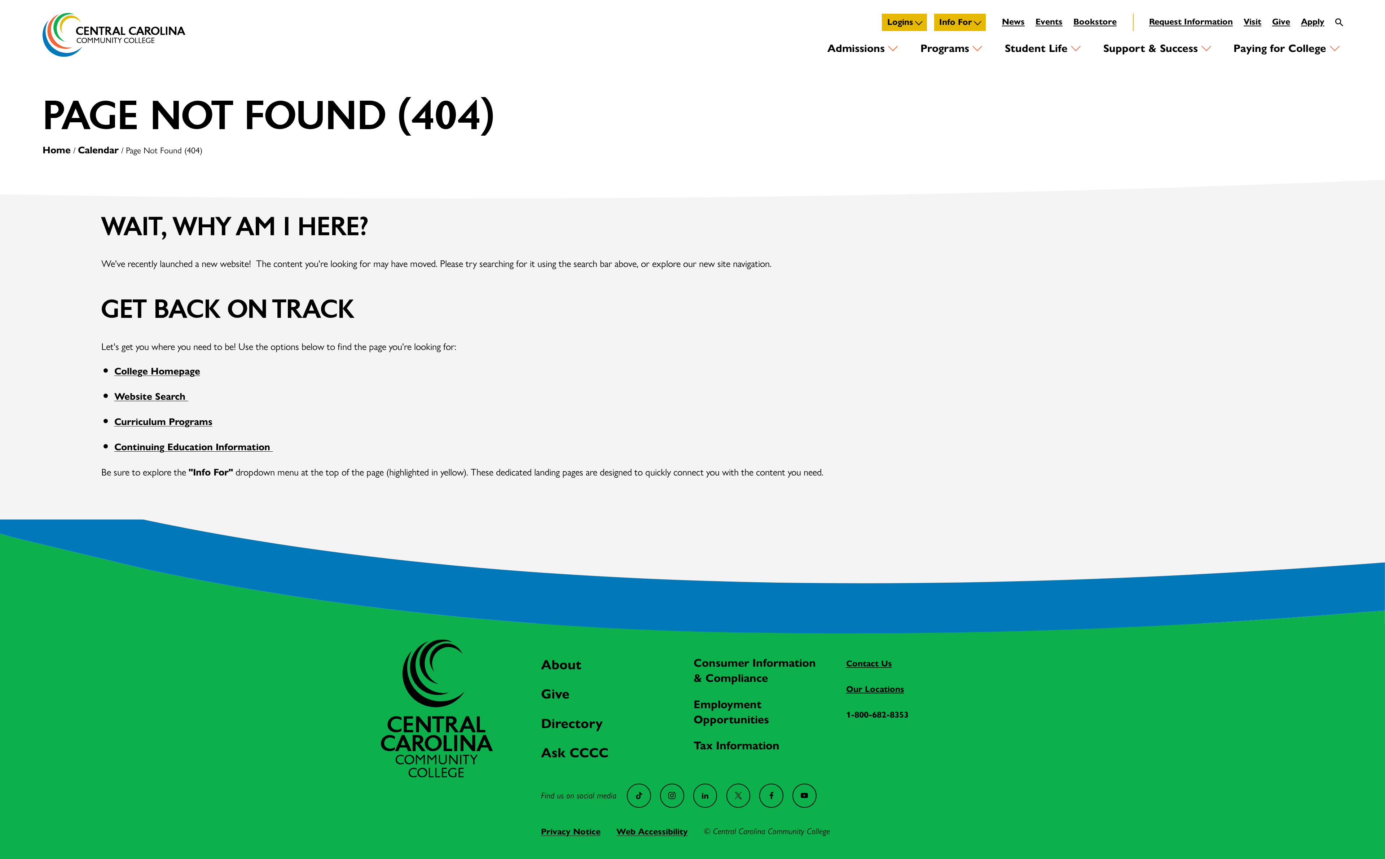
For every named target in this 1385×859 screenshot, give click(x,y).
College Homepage (157, 371)
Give (1281, 21)
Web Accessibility (652, 831)
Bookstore (1095, 21)
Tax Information (736, 746)
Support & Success (1150, 48)
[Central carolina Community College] (437, 774)
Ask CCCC (574, 752)
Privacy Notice (571, 831)
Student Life (1036, 48)
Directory (572, 723)
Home (57, 150)
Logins (900, 22)
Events (1049, 21)
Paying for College (1280, 48)
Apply (1312, 21)
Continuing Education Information (193, 447)
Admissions (856, 48)
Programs (944, 48)
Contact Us (869, 663)
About (561, 664)
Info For (955, 22)
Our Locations (875, 689)
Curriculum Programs (163, 422)
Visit (1252, 21)
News (1013, 21)
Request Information (1191, 21)
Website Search (151, 396)
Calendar (98, 150)
